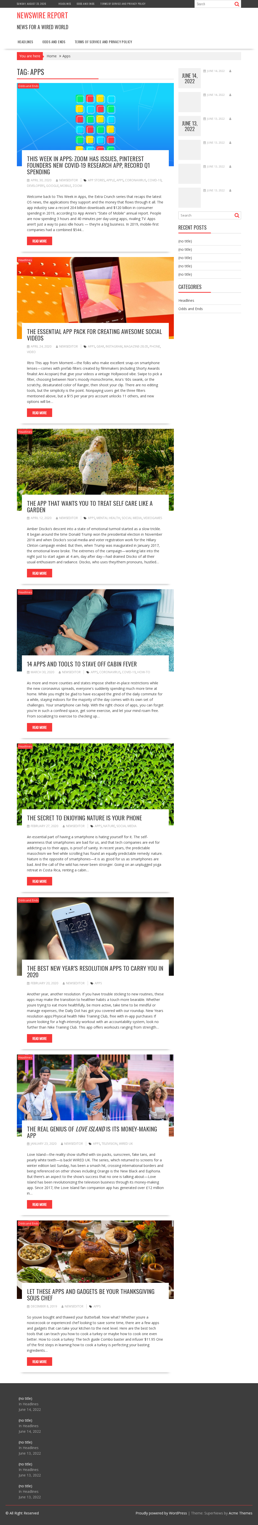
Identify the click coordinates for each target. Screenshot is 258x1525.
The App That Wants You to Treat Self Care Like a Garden (90, 506)
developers (36, 186)
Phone (155, 346)
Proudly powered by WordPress (161, 1513)
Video (31, 352)
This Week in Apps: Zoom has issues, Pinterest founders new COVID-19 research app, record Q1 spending (88, 165)
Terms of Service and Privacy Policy (123, 4)
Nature (109, 826)
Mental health (108, 518)
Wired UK (126, 1143)
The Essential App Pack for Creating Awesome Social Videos (94, 334)
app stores (96, 180)
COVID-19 (155, 180)
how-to (143, 672)
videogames (152, 518)
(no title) (185, 241)
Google (52, 186)
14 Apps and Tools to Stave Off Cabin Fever (82, 663)
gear (100, 346)
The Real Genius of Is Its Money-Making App (92, 1132)
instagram (114, 346)
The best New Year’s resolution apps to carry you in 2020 (95, 971)
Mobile (65, 186)
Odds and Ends (85, 4)
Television (109, 1143)
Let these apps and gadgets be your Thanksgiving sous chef (90, 1294)
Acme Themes (240, 1513)
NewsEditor (68, 180)
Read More (40, 240)
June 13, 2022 (190, 126)
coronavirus (135, 180)
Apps (119, 180)
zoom (77, 186)
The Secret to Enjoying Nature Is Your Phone (84, 817)
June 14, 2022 (190, 78)
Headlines (64, 4)
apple (110, 180)
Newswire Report (42, 15)
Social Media (132, 518)
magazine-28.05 (136, 346)
